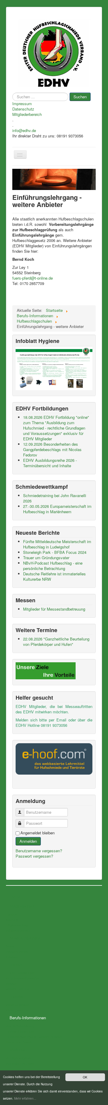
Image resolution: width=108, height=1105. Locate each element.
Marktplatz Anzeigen (21, 1063)
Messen (12, 983)
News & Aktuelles (25, 938)
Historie (11, 914)
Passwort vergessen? (34, 856)
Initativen (12, 956)
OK (85, 1077)
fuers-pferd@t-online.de (32, 278)
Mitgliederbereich (27, 114)
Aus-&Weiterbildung (20, 1025)
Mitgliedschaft (22, 906)
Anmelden (28, 841)
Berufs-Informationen (28, 1017)
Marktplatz (19, 1049)
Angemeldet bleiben (37, 833)
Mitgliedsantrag (17, 924)
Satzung (12, 919)
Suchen (80, 96)
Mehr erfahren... (25, 1098)
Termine (16, 964)
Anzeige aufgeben (19, 1057)
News (10, 946)
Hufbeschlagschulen (21, 1031)
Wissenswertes (17, 951)
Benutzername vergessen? (39, 850)
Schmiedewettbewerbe (22, 978)
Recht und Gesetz (19, 1042)
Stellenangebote (17, 1004)
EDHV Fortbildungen (21, 972)
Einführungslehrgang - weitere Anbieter (34, 1036)
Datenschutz (23, 109)
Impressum (22, 103)
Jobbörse (18, 996)
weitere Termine (17, 988)
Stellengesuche (17, 1010)
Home (15, 896)
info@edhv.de (24, 130)
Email (61, 720)
